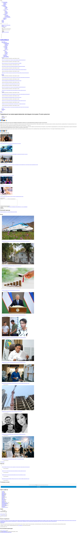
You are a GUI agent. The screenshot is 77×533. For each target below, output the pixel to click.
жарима (66, 520)
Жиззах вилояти (20, 520)
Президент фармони (38, 520)
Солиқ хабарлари (7, 16)
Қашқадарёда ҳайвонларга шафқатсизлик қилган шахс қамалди (6, 175)
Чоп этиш (3, 118)
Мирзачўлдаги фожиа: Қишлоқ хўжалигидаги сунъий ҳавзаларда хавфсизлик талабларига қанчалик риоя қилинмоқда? (14, 69)
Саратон (47, 520)
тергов (29, 521)
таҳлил (27, 521)
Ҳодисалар (3, 505)
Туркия (54, 520)
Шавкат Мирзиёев (62, 520)
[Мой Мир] (3, 120)
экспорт (43, 521)
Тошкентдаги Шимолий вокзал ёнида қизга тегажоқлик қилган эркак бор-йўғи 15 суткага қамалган (10, 143)
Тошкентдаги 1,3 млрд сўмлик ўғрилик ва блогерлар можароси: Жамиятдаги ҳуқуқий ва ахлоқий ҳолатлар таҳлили (14, 90)
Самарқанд (44, 520)
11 (1, 514)
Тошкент (51, 520)
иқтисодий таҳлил (2, 521)
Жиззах (3, 21)
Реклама (8, 532)
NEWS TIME (3, 499)
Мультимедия (5, 2)
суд (16, 521)
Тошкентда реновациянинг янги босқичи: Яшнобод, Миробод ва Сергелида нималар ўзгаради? (11, 80)
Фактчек (5, 3)
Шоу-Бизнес (5, 18)
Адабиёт (3, 491)
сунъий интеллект (19, 521)
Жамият (1, 112)
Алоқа (3, 25)
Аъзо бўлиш (38, 486)
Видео (6, 11)
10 (0, 514)
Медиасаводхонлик (6, 43)
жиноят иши (71, 520)
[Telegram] (6, 120)
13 (3, 514)
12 (2, 514)
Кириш (4, 27)
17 (0, 515)
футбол (39, 521)
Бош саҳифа (3, 41)
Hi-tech (4, 19)
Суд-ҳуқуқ (5, 54)
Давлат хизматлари (7, 17)
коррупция (6, 521)
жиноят (68, 520)
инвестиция (74, 520)
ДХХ (14, 520)
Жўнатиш (2, 207)
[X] (4, 120)
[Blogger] (5, 120)
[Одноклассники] (1, 120)
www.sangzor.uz (20, 525)
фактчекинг (32, 521)
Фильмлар (6, 52)
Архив (3, 492)
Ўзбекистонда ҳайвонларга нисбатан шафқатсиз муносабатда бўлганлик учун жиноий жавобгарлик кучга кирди (11, 196)
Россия (42, 520)
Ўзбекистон (3, 502)
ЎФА (1, 520)
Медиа (4, 50)
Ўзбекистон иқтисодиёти (8, 520)
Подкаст (3, 506)
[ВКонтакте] (0, 120)
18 (1, 515)
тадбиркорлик (24, 521)
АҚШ (13, 520)
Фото (6, 10)
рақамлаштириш (14, 521)
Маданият (3, 501)
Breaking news (4, 5)
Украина (56, 520)
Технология (3, 504)
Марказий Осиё (24, 520)
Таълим (6, 47)
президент (10, 521)
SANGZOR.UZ (4, 39)
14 (4, 514)
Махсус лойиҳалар (4, 42)
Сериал (6, 53)
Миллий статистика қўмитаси (31, 520)
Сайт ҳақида (5, 532)
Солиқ (49, 520)
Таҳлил (3, 20)
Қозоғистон (50, 521)
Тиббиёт (6, 7)
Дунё (6, 8)
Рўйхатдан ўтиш (4, 26)
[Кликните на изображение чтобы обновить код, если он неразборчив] (17, 206)
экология (41, 521)
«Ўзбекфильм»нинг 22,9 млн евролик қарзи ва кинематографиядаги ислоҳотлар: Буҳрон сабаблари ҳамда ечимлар (14, 362)
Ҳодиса (3, 108)
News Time (5, 4)
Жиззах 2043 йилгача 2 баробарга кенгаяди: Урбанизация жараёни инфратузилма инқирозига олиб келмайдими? (13, 66)
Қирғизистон (46, 521)
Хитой (58, 520)
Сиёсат (3, 22)
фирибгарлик (35, 521)
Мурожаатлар (4, 493)
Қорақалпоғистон (54, 521)
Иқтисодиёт (6, 15)
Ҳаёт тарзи (6, 9)
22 (5, 515)
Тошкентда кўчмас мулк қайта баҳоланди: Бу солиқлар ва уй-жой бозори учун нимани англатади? (12, 411)
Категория (5, 6)
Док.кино (6, 13)
